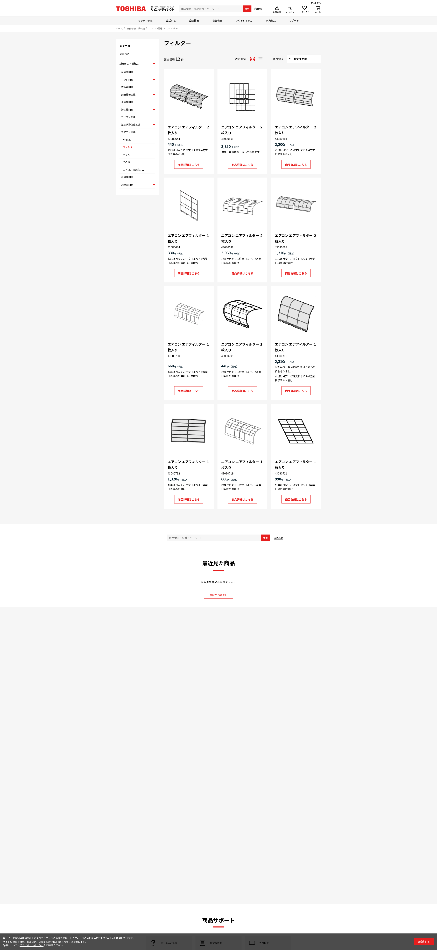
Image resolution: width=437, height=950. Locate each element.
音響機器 (217, 20)
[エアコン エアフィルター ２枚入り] (189, 96)
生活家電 (171, 20)
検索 (247, 8)
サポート (294, 20)
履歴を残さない (219, 595)
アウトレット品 (244, 20)
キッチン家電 (145, 20)
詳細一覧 (260, 59)
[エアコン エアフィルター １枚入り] (189, 205)
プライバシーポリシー (32, 945)
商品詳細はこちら (189, 165)
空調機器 (194, 20)
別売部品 (271, 20)
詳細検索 (258, 8)
